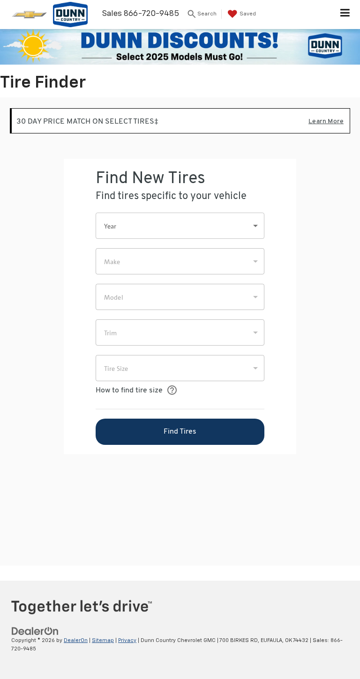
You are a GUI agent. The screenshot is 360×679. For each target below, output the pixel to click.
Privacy (127, 640)
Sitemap (103, 640)
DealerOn (76, 640)
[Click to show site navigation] (345, 14)
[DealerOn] (35, 631)
